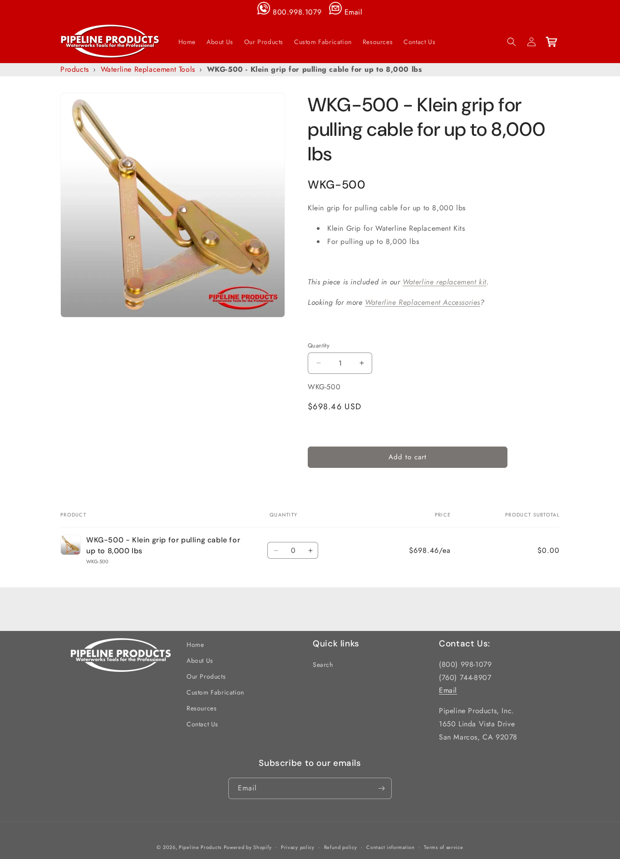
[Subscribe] (381, 788)
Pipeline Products (200, 847)
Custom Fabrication (215, 692)
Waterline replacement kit (445, 282)
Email (353, 12)
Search (323, 664)
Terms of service (443, 847)
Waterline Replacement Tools (148, 69)
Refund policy (340, 847)
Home (195, 644)
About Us (200, 660)
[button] (512, 42)
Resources (202, 708)
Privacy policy (298, 847)
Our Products (206, 676)
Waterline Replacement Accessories (422, 302)
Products (74, 69)
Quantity (319, 345)
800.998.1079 (297, 12)
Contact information (390, 847)
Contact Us (202, 724)
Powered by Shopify (248, 847)
